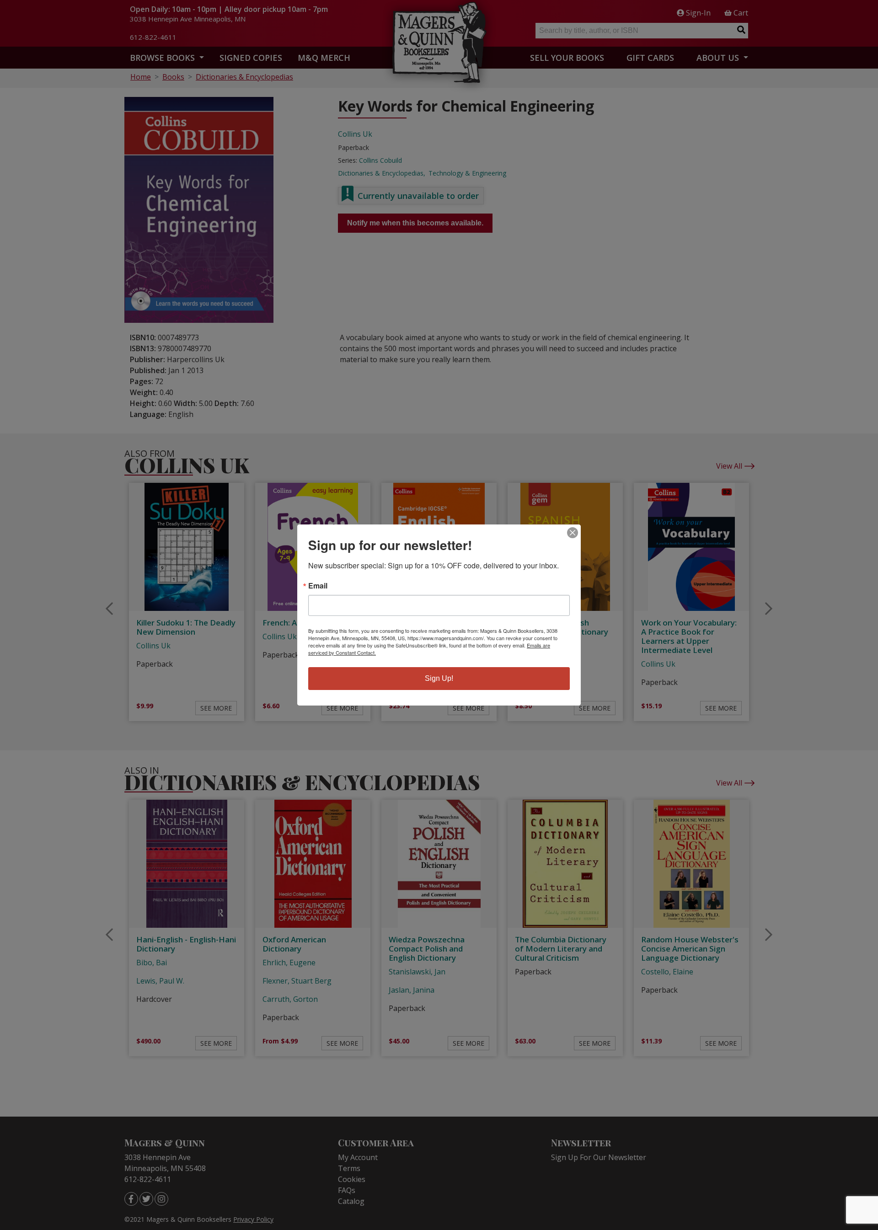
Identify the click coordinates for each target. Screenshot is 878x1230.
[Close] (572, 532)
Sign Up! (439, 678)
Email (317, 585)
